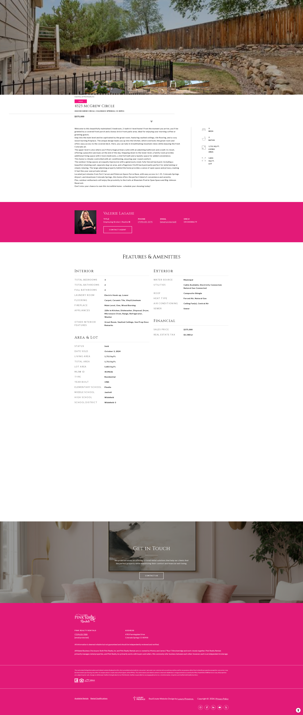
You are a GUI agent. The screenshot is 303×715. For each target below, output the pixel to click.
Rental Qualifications (98, 698)
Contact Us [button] (151, 576)
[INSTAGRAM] (200, 707)
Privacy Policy (222, 699)
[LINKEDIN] (213, 707)
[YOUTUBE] (219, 707)
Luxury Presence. (186, 699)
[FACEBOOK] (207, 707)
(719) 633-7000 (81, 634)
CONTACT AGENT (117, 230)
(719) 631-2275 (145, 222)
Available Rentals (82, 698)
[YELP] (226, 707)
